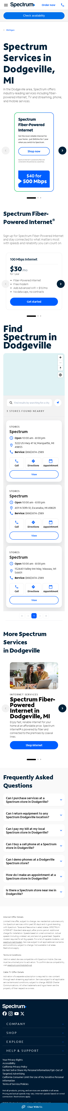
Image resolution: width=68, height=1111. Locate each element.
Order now (48, 5)
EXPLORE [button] (15, 1042)
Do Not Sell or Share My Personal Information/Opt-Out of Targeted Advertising (32, 1072)
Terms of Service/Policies (15, 1084)
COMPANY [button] (16, 1024)
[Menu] (5, 5)
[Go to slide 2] (38, 198)
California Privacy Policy (14, 1066)
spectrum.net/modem (12, 942)
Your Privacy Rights (12, 1059)
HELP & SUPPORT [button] (22, 1051)
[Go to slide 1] (31, 198)
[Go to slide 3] (40, 198)
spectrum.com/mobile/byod (19, 965)
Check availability (34, 15)
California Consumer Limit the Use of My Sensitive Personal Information (33, 1079)
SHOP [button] (11, 1033)
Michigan (10, 30)
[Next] (62, 151)
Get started (34, 301)
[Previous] (6, 151)
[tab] (34, 1024)
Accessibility (8, 1063)
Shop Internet (34, 745)
